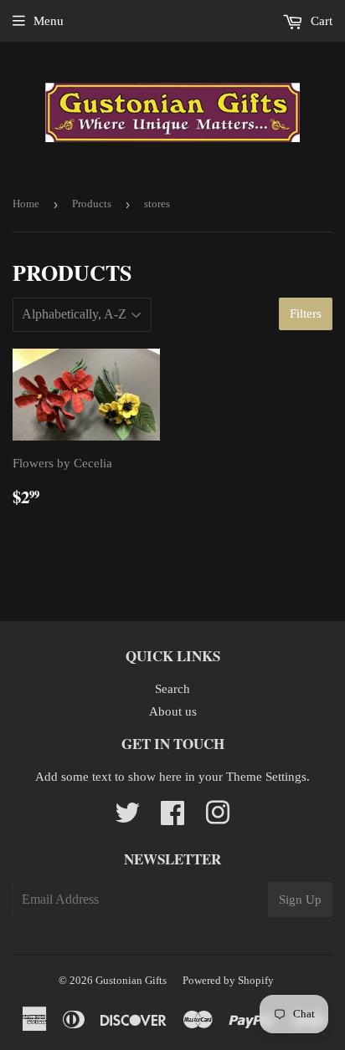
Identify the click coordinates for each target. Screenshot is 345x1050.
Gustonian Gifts (131, 980)
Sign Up (300, 899)
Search (172, 689)
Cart (319, 21)
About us (173, 711)
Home (26, 203)
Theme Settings (266, 776)
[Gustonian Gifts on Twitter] (127, 818)
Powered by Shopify (228, 980)
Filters (306, 313)
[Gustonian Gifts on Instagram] (217, 818)
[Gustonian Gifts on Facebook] (172, 818)
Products (91, 203)
